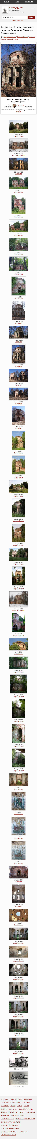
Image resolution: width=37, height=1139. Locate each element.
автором (18, 111)
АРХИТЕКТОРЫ (24, 1132)
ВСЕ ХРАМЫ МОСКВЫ (7, 1119)
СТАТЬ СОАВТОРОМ (16, 1099)
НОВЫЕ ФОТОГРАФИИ (7, 1112)
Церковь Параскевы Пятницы (9, 39)
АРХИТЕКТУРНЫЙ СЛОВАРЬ (9, 1132)
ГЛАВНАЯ (6, 2)
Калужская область (10, 37)
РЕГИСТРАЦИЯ (29, 2)
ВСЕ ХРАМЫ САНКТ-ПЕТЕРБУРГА (25, 1119)
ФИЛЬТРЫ (4, 1109)
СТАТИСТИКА (13, 1109)
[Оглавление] (2, 37)
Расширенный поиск (17, 20)
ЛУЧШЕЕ (12, 1106)
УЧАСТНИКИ (26, 1103)
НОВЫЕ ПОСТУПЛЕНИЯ (26, 1109)
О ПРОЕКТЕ (4, 1099)
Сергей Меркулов (18, 635)
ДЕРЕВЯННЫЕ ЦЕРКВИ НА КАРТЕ (10, 1125)
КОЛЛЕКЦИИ (5, 1106)
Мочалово (32, 37)
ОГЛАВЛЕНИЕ (28, 1099)
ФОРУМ (19, 1106)
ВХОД (17, 2)
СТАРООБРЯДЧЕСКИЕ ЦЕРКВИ (10, 1128)
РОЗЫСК (26, 1106)
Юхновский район (22, 37)
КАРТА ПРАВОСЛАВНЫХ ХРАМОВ (10, 1103)
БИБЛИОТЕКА (31, 1112)
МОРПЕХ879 (20, 106)
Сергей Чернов (18, 453)
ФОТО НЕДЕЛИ (20, 1112)
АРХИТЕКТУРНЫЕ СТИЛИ (8, 1135)
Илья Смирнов (18, 192)
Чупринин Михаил (18, 136)
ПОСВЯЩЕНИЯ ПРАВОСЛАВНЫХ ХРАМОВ (13, 1115)
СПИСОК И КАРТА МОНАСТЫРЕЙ (11, 1122)
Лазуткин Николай (17, 155)
